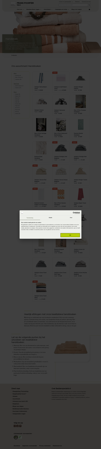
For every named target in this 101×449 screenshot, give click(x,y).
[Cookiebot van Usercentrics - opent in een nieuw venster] (74, 213)
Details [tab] (50, 217)
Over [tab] (71, 217)
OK (70, 235)
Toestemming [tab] (30, 217)
